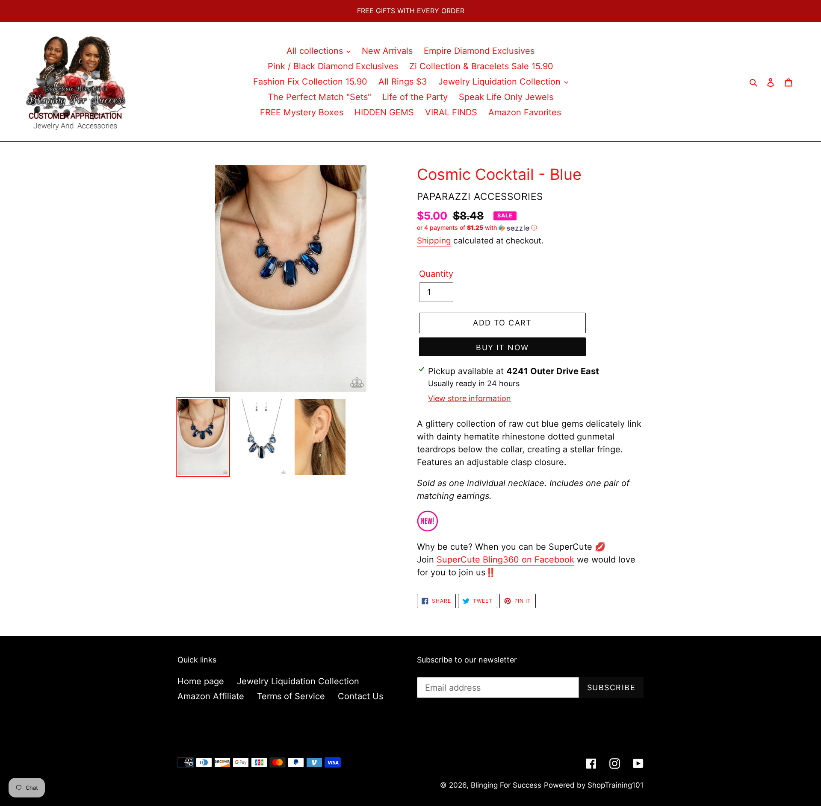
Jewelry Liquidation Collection (298, 681)
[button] (477, 228)
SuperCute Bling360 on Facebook (505, 559)
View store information (469, 398)
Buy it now (502, 347)
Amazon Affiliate (210, 696)
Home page (200, 681)
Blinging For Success (506, 785)
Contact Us (360, 696)
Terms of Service (291, 696)
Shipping (434, 241)
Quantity (436, 274)
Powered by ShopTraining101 (594, 785)
